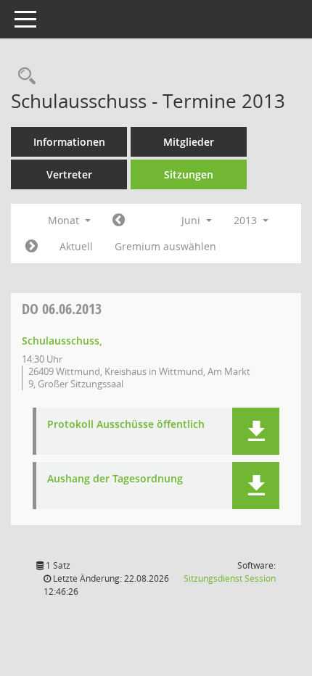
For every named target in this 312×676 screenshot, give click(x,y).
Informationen (69, 142)
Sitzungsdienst (230, 578)
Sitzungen (188, 174)
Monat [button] (65, 220)
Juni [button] (192, 220)
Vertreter (69, 174)
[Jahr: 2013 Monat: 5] (119, 220)
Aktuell (76, 246)
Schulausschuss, (62, 340)
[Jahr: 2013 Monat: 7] (32, 247)
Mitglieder (188, 142)
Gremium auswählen (165, 246)
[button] (255, 431)
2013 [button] (247, 220)
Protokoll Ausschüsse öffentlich (126, 425)
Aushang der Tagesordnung (115, 479)
